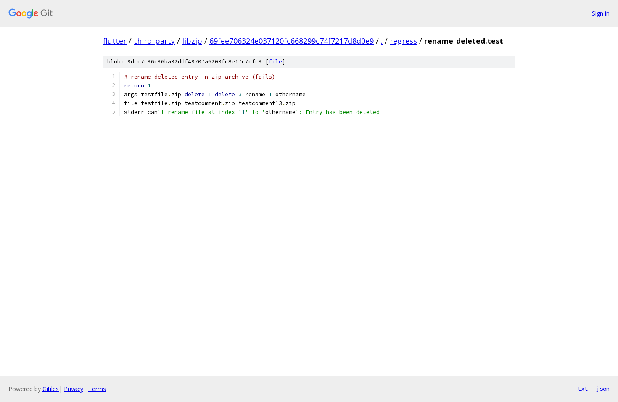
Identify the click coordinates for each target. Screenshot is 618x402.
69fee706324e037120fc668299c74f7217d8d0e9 (291, 41)
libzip (192, 41)
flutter (115, 41)
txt (583, 388)
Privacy (73, 389)
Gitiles (50, 389)
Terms (97, 389)
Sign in (601, 13)
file (275, 61)
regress (403, 41)
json (603, 388)
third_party (154, 41)
